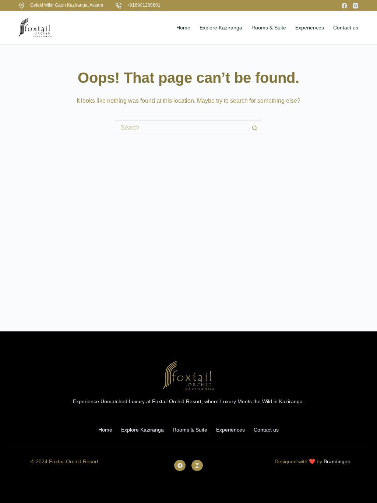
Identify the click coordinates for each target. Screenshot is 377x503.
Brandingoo (337, 461)
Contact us (266, 430)
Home (105, 430)
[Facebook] (344, 5)
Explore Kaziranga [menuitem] (221, 28)
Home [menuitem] (183, 28)
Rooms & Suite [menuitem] (268, 28)
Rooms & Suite (190, 430)
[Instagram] (355, 5)
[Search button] (254, 127)
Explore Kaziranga (142, 430)
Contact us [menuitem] (345, 28)
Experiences (230, 430)
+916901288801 (144, 5)
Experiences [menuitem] (309, 28)
